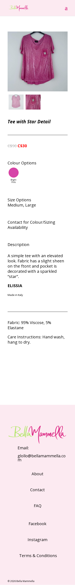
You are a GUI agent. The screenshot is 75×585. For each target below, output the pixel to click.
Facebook (37, 523)
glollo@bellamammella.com (42, 457)
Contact (37, 489)
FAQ (37, 505)
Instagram (37, 539)
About (37, 473)
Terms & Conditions (37, 555)
